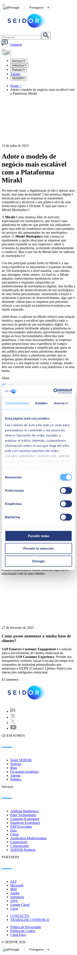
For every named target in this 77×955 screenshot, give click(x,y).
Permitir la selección (38, 548)
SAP (13, 881)
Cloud (14, 834)
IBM (13, 889)
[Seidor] (27, 21)
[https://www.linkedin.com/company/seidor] (12, 711)
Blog (13, 768)
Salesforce (17, 897)
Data (13, 830)
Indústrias (18, 65)
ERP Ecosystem (21, 826)
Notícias (15, 764)
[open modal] (3, 4)
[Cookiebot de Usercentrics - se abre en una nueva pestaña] (54, 391)
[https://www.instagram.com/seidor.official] (12, 717)
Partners (17, 69)
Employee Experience (25, 823)
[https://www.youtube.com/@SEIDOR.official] (13, 728)
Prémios (15, 779)
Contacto (16, 44)
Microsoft (16, 885)
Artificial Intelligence (24, 811)
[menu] (3, 49)
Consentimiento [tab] (17, 403)
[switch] (66, 490)
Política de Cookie (22, 931)
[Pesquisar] (46, 35)
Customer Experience (24, 819)
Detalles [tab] (41, 403)
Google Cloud (20, 904)
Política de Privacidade (25, 927)
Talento (15, 74)
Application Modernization (28, 838)
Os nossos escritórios (24, 771)
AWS (14, 901)
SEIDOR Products (23, 850)
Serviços (17, 60)
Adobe (14, 893)
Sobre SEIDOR (21, 760)
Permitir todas (38, 536)
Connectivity (19, 842)
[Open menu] (6, 52)
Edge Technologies (23, 815)
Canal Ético (18, 935)
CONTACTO (19, 916)
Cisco (14, 908)
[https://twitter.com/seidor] (12, 723)
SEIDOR (17, 78)
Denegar (38, 561)
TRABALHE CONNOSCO (29, 920)
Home (15, 86)
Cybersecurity (19, 846)
